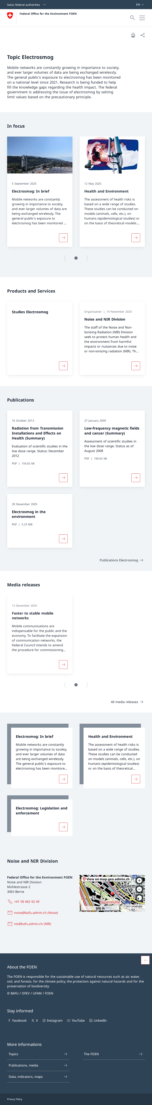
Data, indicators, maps (26, 1076)
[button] (76, 258)
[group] (39, 192)
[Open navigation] (142, 17)
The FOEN (91, 1054)
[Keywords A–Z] (134, 4)
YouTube (78, 1020)
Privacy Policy (14, 1099)
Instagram (55, 1020)
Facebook (19, 1020)
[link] (39, 756)
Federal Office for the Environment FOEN (48, 13)
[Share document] (142, 35)
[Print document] (133, 35)
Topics (13, 1054)
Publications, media (23, 1065)
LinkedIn (100, 1020)
